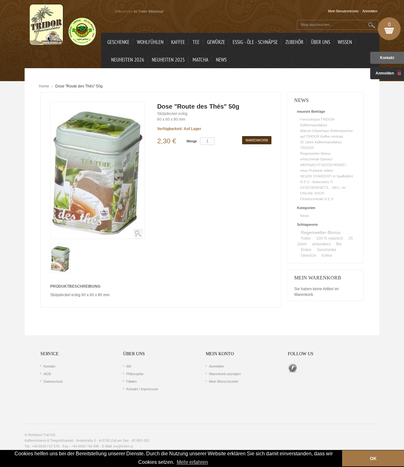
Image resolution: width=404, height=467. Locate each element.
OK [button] (373, 458)
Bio (339, 244)
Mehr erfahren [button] (192, 462)
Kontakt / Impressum (142, 389)
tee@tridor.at (123, 446)
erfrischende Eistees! (316, 159)
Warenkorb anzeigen (225, 374)
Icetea (327, 255)
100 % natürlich (329, 238)
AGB (47, 374)
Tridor (306, 238)
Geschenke (326, 250)
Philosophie (135, 374)
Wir (128, 366)
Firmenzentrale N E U (316, 199)
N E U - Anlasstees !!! (316, 182)
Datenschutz (53, 381)
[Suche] (371, 25)
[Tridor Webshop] (63, 25)
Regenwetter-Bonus (315, 153)
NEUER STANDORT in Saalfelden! (326, 176)
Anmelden (216, 366)
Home (44, 86)
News (304, 216)
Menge (192, 141)
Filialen (131, 381)
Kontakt (387, 58)
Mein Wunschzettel (223, 381)
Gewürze (308, 255)
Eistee (306, 250)
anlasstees (321, 244)
